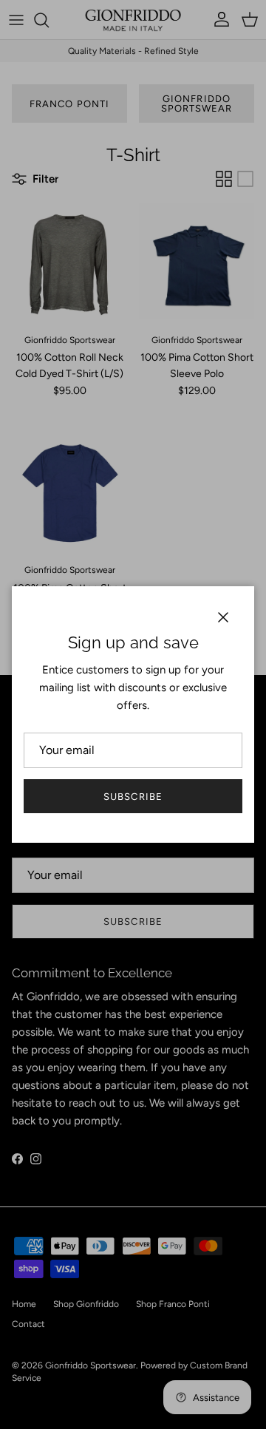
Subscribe (132, 796)
